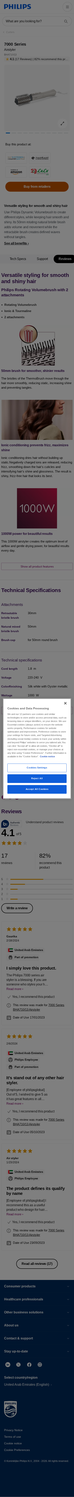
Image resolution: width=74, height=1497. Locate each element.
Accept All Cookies (37, 789)
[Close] (65, 703)
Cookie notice (47, 756)
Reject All (37, 778)
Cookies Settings (37, 767)
